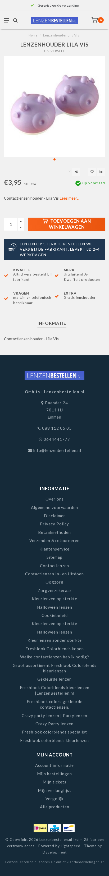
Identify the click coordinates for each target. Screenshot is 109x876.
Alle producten (54, 806)
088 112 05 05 (57, 428)
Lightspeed (70, 846)
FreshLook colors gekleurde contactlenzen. (55, 704)
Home (33, 35)
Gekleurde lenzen (54, 679)
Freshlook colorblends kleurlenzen (54, 740)
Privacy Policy (54, 523)
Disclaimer (54, 515)
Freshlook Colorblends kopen (54, 648)
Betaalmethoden (54, 532)
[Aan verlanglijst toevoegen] (92, 172)
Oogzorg (54, 582)
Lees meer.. (69, 198)
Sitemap (54, 557)
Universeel (54, 51)
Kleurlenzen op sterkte (54, 598)
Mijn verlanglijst (54, 790)
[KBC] (55, 827)
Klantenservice (54, 549)
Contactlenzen (54, 565)
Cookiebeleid (55, 615)
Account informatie (54, 765)
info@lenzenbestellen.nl (57, 450)
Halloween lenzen (54, 607)
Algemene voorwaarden (54, 507)
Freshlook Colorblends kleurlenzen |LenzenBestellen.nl (54, 690)
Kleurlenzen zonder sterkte (55, 640)
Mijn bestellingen (54, 773)
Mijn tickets (54, 781)
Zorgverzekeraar (55, 590)
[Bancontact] (68, 827)
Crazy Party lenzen (54, 723)
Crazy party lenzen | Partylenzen (54, 715)
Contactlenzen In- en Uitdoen (54, 573)
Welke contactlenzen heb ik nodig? (54, 656)
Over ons (55, 499)
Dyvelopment (55, 852)
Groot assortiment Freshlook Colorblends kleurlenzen (55, 668)
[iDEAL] (41, 827)
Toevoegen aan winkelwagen (70, 224)
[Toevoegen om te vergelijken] (101, 172)
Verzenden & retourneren (54, 540)
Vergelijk (54, 798)
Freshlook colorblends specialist (54, 732)
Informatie (52, 322)
